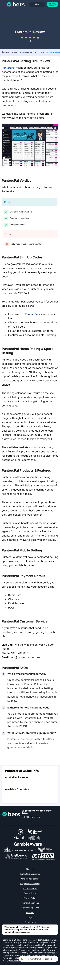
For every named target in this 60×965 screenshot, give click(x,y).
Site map (30, 912)
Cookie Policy (30, 893)
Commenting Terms (30, 907)
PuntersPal (8, 67)
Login (30, 917)
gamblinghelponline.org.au (16, 932)
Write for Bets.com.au (30, 879)
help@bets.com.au (31, 817)
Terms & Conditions (30, 903)
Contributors (30, 922)
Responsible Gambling (30, 883)
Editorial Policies (30, 888)
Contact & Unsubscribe (30, 874)
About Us (30, 869)
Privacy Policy (30, 898)
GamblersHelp (16, 960)
